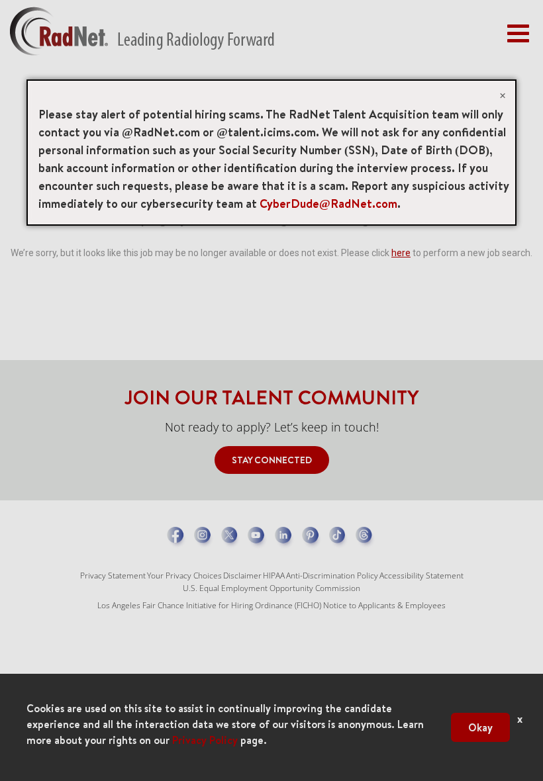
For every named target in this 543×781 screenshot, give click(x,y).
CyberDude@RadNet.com (328, 203)
